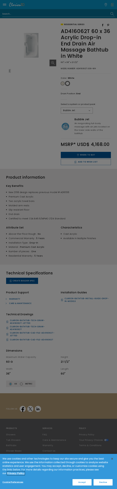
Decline (103, 482)
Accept (82, 482)
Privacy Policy (16, 473)
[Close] (112, 458)
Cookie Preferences (12, 482)
